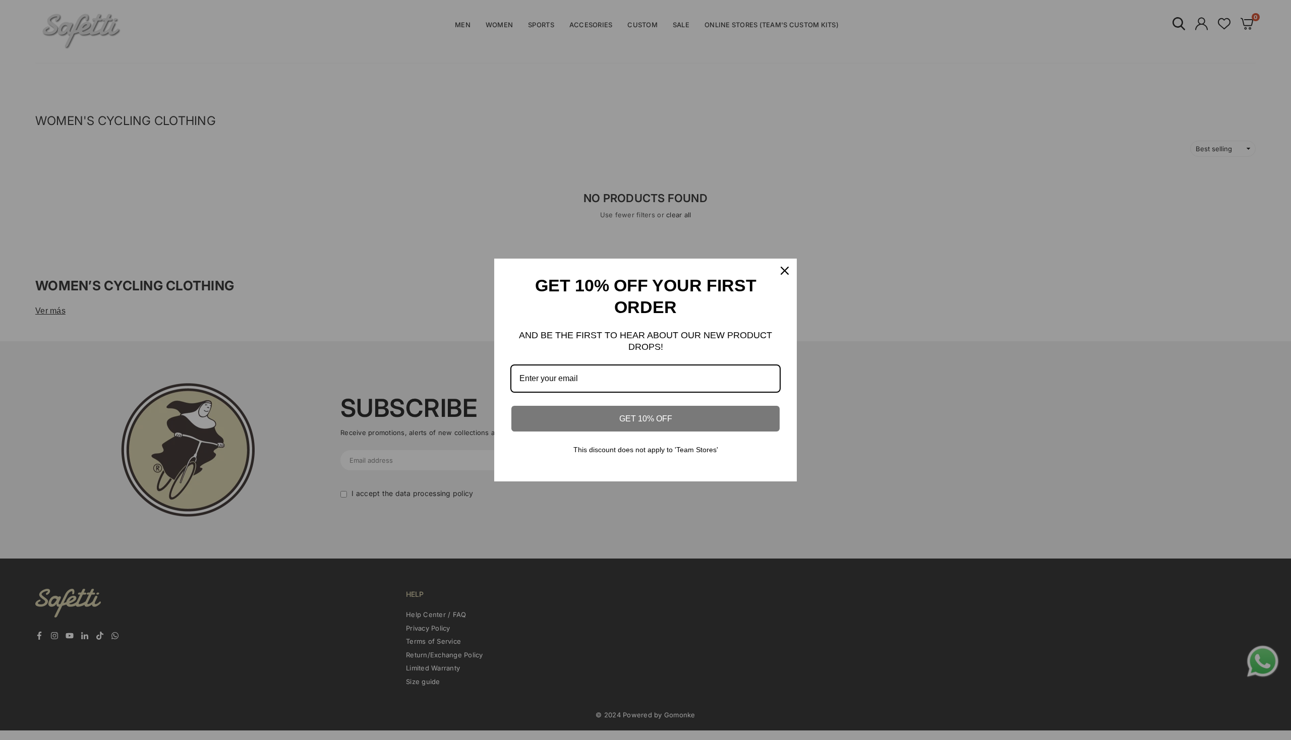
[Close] (785, 271)
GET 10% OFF (645, 418)
